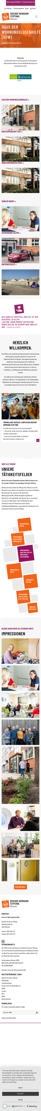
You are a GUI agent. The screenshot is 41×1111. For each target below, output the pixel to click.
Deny (20, 1088)
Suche (34, 8)
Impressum (5, 1018)
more (20, 1100)
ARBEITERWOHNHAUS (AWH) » (13, 163)
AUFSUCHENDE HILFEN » (11, 233)
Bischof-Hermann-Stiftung (9, 978)
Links (27, 8)
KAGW (3, 988)
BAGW (3, 996)
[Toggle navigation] (36, 17)
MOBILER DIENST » (9, 201)
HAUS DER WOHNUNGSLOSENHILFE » (15, 100)
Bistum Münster (6, 999)
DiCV (3, 994)
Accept (20, 1094)
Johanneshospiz (7, 983)
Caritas (4, 991)
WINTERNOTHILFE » (9, 264)
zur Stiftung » (8, 8)
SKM (3, 980)
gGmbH (6, 980)
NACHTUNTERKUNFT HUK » (12, 131)
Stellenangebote (19, 8)
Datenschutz (12, 1018)
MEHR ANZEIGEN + (20, 887)
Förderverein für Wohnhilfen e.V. (11, 986)
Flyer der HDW (7, 1012)
